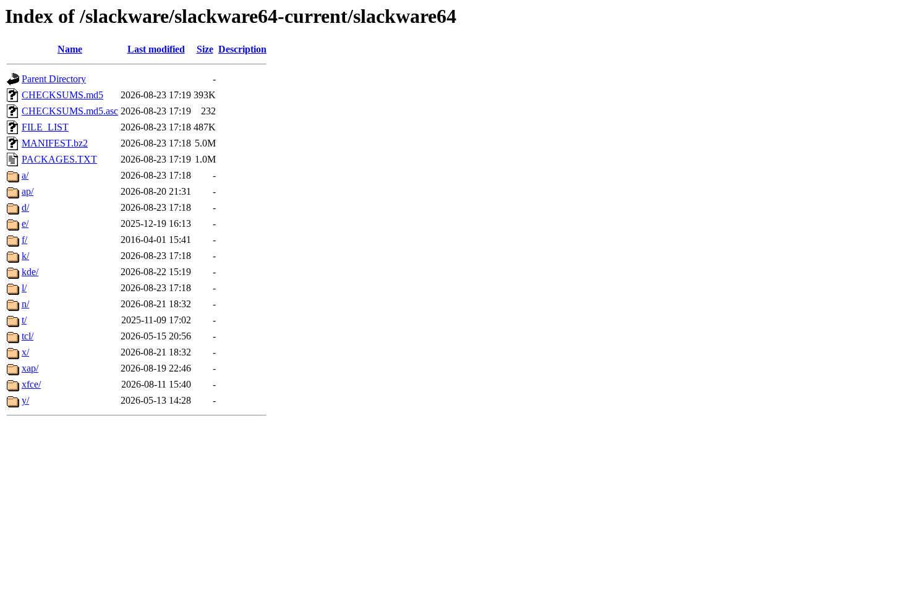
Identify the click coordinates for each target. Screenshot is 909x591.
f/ (24, 239)
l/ (24, 288)
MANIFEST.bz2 (55, 143)
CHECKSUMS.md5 (62, 95)
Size (205, 49)
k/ (25, 255)
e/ (25, 223)
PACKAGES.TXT (59, 159)
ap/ (27, 191)
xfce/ (31, 384)
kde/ (30, 271)
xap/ (30, 368)
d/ (25, 207)
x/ (25, 352)
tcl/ (27, 336)
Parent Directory (54, 79)
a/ (25, 175)
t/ (24, 320)
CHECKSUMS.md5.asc (70, 111)
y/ (25, 400)
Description (242, 49)
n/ (25, 304)
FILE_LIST (45, 127)
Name (70, 49)
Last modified (156, 49)
